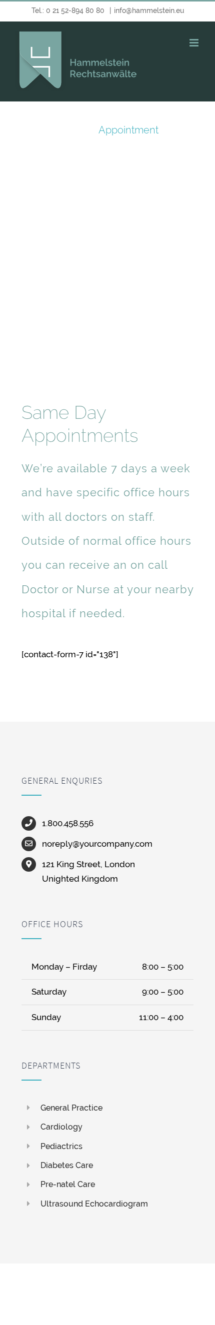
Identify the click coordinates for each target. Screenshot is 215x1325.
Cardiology (61, 1127)
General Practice (71, 1108)
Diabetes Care (66, 1165)
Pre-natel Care (67, 1184)
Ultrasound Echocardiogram (94, 1204)
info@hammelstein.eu (149, 10)
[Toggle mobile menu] (195, 42)
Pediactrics (61, 1146)
